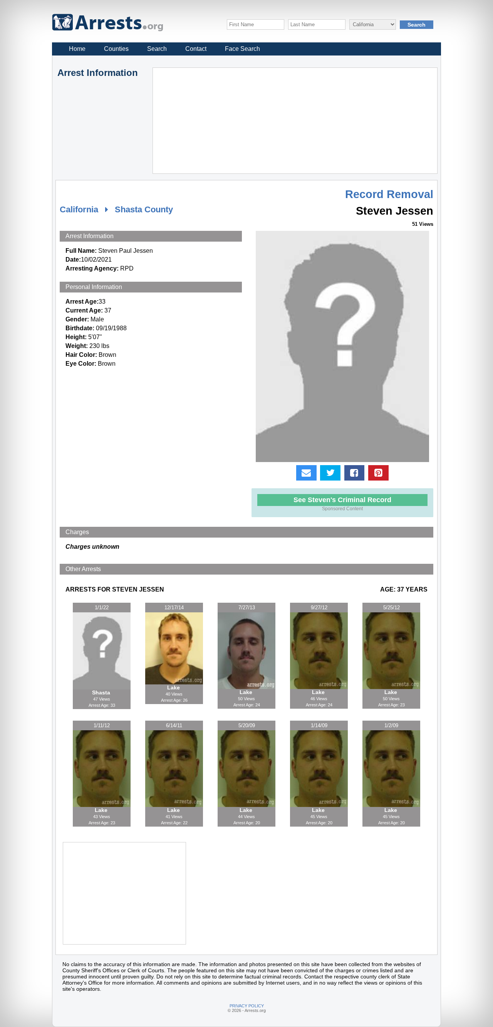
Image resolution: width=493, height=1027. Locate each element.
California (79, 209)
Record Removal (389, 194)
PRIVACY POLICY (247, 1005)
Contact (195, 48)
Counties (116, 48)
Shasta (102, 692)
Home (77, 48)
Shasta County (144, 209)
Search (157, 48)
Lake (174, 687)
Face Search (242, 48)
